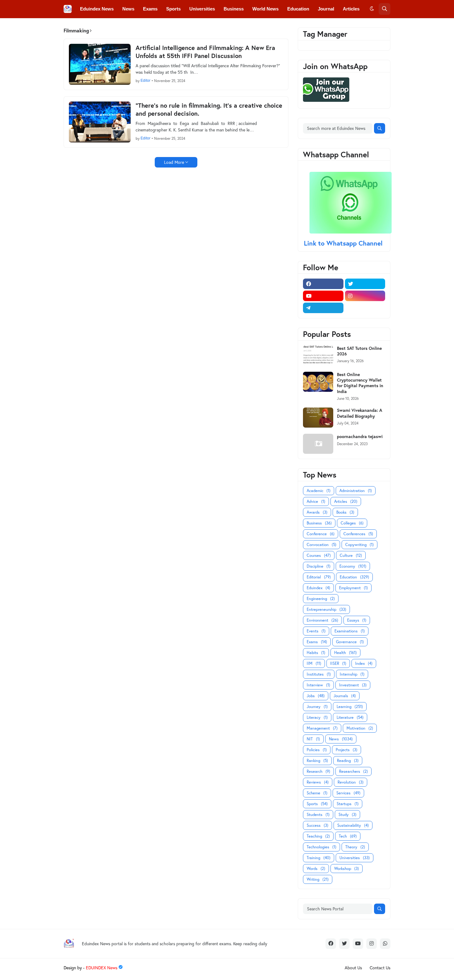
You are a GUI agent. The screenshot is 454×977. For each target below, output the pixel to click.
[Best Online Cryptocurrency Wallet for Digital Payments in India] (318, 382)
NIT (313, 739)
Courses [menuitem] (191, 26)
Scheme (317, 793)
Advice (316, 501)
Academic (318, 490)
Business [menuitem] (234, 8)
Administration (355, 490)
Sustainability (353, 825)
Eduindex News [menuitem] (97, 8)
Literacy (317, 717)
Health (345, 652)
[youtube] (323, 296)
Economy (352, 566)
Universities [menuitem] (202, 8)
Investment (353, 685)
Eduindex (318, 587)
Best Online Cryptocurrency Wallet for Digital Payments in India (360, 383)
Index (363, 663)
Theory (355, 847)
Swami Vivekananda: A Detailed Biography (359, 413)
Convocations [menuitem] (159, 26)
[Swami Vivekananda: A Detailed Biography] (318, 418)
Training (318, 857)
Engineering (321, 598)
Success (317, 825)
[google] (365, 308)
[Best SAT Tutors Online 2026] (318, 356)
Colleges (352, 523)
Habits (316, 652)
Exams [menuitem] (150, 8)
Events (316, 631)
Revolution (351, 782)
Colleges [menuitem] (89, 26)
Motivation (360, 728)
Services (348, 793)
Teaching (318, 836)
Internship (352, 674)
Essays (356, 620)
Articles (345, 501)
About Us (353, 968)
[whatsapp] (385, 943)
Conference (320, 533)
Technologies (321, 847)
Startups (348, 803)
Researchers (353, 771)
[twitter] (365, 284)
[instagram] (365, 296)
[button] (372, 9)
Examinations (349, 631)
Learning (350, 706)
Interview (318, 685)
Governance (350, 641)
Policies (317, 749)
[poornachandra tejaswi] (318, 444)
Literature (350, 717)
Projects (346, 749)
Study (347, 814)
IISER (338, 663)
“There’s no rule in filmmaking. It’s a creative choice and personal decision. (209, 109)
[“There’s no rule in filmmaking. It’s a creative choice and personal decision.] (100, 122)
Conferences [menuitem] (121, 26)
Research (318, 771)
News (341, 739)
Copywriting (359, 544)
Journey (317, 706)
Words (316, 868)
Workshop (346, 868)
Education (354, 577)
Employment (353, 587)
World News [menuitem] (265, 8)
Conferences (358, 533)
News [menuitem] (128, 8)
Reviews (318, 782)
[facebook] (323, 284)
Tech (348, 836)
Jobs (316, 695)
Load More (174, 162)
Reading (348, 760)
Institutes (319, 674)
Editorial (319, 577)
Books (345, 512)
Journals (345, 695)
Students (318, 814)
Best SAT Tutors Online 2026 (359, 351)
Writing (318, 879)
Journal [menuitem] (326, 8)
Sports (317, 803)
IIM (314, 663)
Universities (354, 857)
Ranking (317, 760)
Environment (322, 620)
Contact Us (380, 968)
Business (319, 523)
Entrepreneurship (326, 609)
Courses (319, 555)
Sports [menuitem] (173, 8)
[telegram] (323, 308)
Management (322, 728)
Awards (317, 512)
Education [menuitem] (298, 8)
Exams (317, 641)
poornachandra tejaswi (360, 436)
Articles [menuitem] (351, 8)
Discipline (318, 566)
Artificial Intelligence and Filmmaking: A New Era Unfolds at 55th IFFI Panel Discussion (205, 52)
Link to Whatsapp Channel (344, 243)
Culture (351, 555)
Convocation (321, 544)
